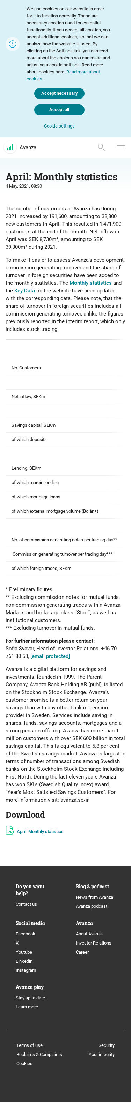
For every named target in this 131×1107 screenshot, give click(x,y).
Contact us (26, 904)
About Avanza (89, 933)
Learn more (27, 1007)
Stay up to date (30, 997)
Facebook (25, 933)
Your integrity (102, 1054)
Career (82, 952)
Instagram (26, 970)
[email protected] (50, 656)
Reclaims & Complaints (39, 1054)
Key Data (24, 291)
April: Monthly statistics (40, 831)
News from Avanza (94, 897)
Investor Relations (93, 943)
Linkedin (24, 961)
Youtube (24, 952)
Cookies (24, 1063)
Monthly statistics (91, 283)
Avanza (28, 147)
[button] (59, 126)
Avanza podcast (91, 906)
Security (107, 1045)
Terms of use (29, 1045)
